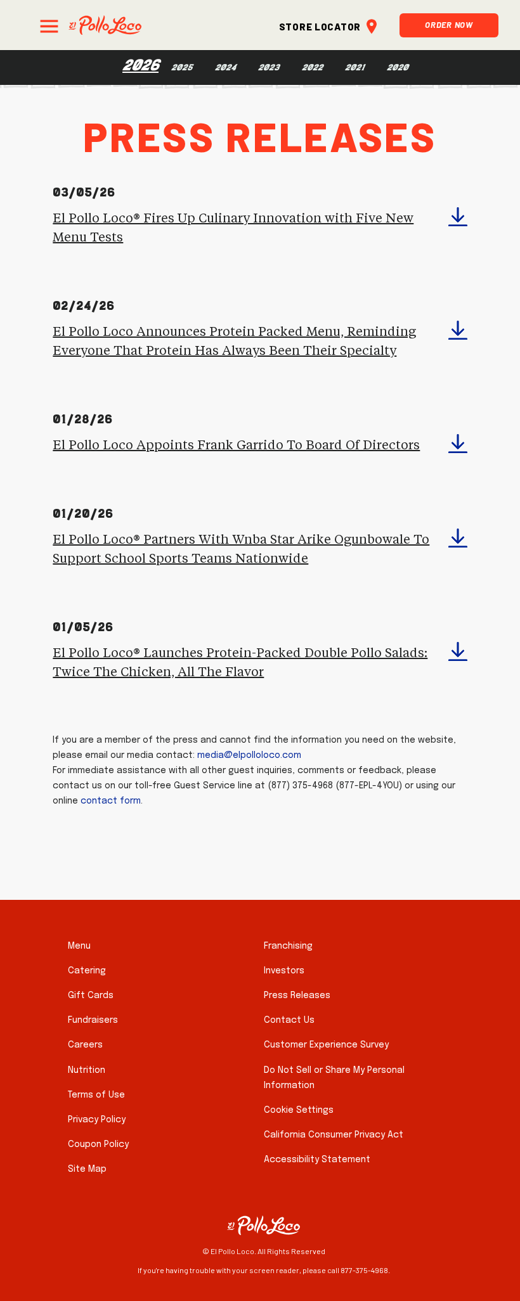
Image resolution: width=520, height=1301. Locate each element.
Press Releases (297, 995)
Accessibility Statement (317, 1159)
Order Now (448, 23)
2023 (269, 67)
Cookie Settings (299, 1110)
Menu (79, 946)
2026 (140, 65)
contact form (111, 801)
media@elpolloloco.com (249, 755)
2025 (182, 67)
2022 (312, 67)
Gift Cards (91, 995)
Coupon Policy (98, 1144)
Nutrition (86, 1070)
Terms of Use (96, 1095)
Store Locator (320, 25)
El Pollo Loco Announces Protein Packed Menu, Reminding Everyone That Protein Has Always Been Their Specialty (234, 341)
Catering (87, 970)
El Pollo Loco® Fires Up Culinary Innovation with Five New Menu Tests (233, 228)
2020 (397, 67)
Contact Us (289, 1020)
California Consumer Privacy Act (333, 1135)
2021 (355, 67)
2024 (225, 67)
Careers (85, 1045)
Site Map (87, 1169)
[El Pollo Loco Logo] (104, 25)
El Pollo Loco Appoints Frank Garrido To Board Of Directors (236, 445)
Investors (284, 970)
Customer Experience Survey (326, 1045)
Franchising (288, 946)
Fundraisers (93, 1020)
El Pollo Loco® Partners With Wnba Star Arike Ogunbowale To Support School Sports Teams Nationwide (241, 549)
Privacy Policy (97, 1119)
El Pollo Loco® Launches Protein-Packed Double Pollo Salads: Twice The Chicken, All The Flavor (240, 663)
